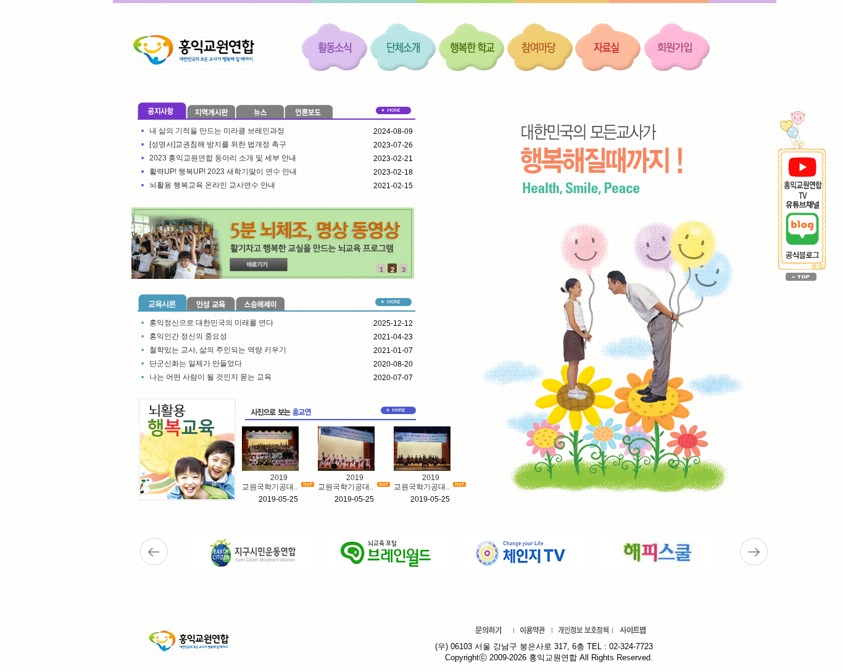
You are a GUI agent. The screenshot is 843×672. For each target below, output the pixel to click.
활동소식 (334, 46)
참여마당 (540, 46)
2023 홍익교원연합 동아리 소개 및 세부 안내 (222, 158)
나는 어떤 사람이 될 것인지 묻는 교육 (210, 377)
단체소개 (403, 46)
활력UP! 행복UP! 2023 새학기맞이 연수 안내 (223, 171)
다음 (754, 551)
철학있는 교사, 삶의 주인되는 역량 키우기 (217, 350)
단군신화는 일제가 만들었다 (195, 363)
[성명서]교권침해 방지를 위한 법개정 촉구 (217, 144)
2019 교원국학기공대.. (269, 482)
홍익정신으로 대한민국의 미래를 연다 (211, 322)
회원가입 (677, 46)
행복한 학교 (471, 46)
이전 (154, 551)
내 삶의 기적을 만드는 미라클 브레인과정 (216, 131)
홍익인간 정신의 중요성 (188, 336)
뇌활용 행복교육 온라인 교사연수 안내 (212, 185)
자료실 (608, 46)
